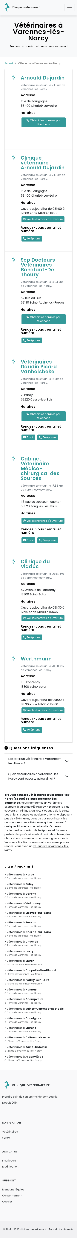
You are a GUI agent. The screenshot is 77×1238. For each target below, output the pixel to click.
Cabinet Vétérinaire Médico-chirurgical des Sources (40, 468)
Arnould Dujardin (43, 77)
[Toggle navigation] (69, 7)
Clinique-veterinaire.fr (26, 7)
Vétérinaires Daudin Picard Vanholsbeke (39, 366)
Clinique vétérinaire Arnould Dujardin (43, 162)
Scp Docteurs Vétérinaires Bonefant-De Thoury (38, 267)
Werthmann (36, 658)
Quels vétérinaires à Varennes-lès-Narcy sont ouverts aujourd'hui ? (34, 776)
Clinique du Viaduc (35, 564)
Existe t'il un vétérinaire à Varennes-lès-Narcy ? (34, 761)
